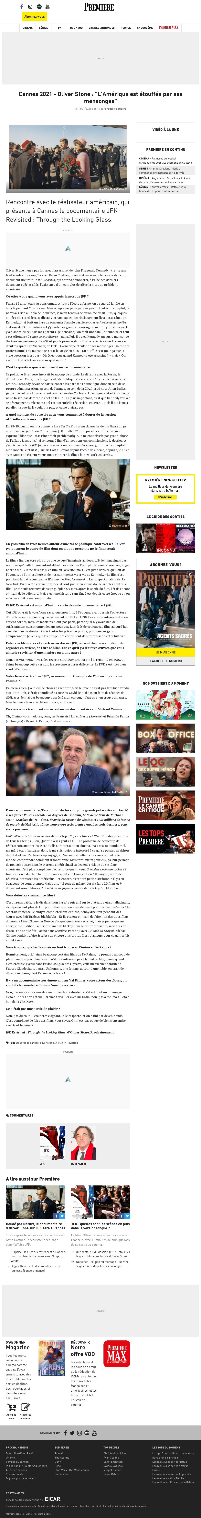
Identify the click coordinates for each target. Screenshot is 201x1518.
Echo (58, 1465)
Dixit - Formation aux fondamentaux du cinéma (121, 1505)
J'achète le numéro (166, 661)
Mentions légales (15, 1513)
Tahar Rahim (111, 1474)
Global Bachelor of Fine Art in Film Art (58, 1505)
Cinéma (28, 27)
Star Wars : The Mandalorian (72, 1470)
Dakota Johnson (113, 1461)
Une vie (10, 1457)
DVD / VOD (76, 27)
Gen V (58, 1461)
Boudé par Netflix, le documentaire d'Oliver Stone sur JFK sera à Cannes (35, 1226)
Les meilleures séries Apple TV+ (171, 1474)
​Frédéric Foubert (115, 108)
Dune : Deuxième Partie (20, 1453)
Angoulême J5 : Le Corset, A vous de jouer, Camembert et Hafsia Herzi (165, 180)
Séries (43, 27)
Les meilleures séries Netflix (169, 1461)
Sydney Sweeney (113, 1465)
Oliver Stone (79, 1163)
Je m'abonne (166, 652)
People (126, 27)
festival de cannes (28, 1042)
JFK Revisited (69, 1042)
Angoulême (145, 27)
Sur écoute (61, 1474)
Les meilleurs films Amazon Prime (173, 1482)
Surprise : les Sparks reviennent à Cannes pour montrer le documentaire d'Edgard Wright (38, 1256)
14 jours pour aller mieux (21, 1478)
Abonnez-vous (34, 17)
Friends (59, 1453)
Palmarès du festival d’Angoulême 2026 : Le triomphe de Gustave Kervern (165, 161)
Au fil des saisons (16, 1470)
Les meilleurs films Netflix (168, 1478)
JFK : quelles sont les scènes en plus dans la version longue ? (100, 1226)
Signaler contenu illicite (38, 1513)
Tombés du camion (17, 1461)
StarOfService (87, 1505)
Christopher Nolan (114, 1453)
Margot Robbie (112, 1470)
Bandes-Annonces (102, 27)
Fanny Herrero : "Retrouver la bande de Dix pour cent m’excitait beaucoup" (162, 189)
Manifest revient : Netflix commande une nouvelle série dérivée (161, 170)
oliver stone (47, 1042)
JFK (57, 1042)
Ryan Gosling (111, 1457)
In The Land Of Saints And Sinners (26, 1465)
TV (59, 27)
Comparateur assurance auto (21, 1505)
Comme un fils (14, 1474)
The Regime (62, 1457)
